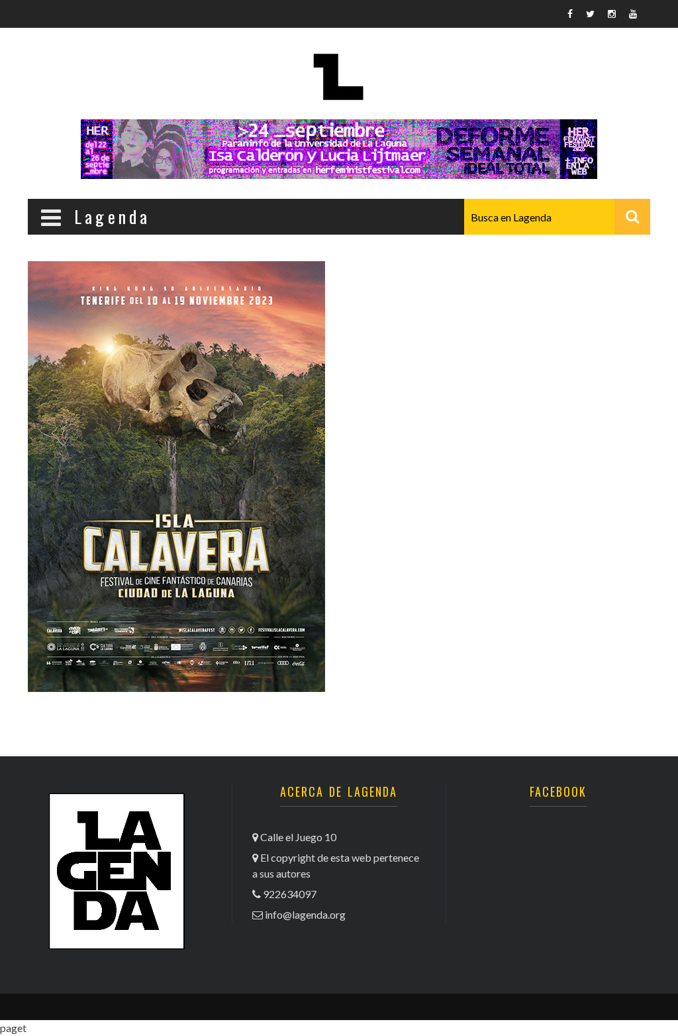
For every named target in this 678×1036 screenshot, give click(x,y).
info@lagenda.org (305, 914)
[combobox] (557, 217)
